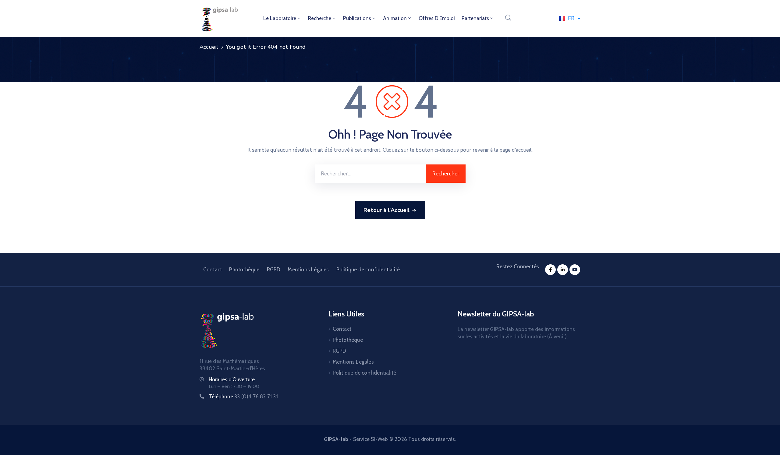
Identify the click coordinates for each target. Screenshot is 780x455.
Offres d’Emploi (437, 18)
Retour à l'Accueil (386, 210)
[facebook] (550, 269)
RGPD (274, 269)
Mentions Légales (308, 269)
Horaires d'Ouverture (232, 379)
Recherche (319, 18)
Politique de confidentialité (368, 269)
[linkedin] (562, 269)
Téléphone (243, 396)
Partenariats (475, 18)
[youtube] (574, 269)
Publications (357, 18)
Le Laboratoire (279, 18)
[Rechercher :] (370, 173)
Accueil (209, 47)
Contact (212, 269)
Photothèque (244, 269)
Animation (395, 18)
